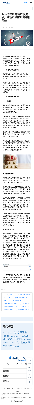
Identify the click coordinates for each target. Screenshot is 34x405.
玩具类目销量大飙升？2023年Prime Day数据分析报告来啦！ (17, 306)
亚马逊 (15, 332)
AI (3, 333)
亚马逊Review (14, 336)
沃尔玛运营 (15, 346)
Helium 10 (5, 389)
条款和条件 (19, 389)
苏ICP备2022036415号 (17, 401)
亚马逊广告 (11, 339)
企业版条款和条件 (27, 389)
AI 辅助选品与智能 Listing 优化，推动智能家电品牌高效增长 (17, 294)
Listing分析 (8, 333)
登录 (25, 2)
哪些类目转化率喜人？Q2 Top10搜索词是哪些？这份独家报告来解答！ (17, 309)
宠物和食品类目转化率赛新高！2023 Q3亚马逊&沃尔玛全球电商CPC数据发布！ (17, 303)
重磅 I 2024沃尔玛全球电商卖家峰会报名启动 (14, 300)
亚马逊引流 (28, 339)
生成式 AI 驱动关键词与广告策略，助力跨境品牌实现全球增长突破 (17, 297)
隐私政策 (16, 391)
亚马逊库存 (21, 339)
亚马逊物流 (5, 342)
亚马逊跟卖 (11, 342)
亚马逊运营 (21, 342)
